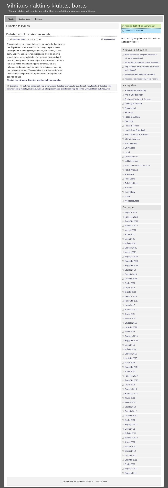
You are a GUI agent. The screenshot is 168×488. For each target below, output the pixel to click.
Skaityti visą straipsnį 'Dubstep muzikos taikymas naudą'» (34, 80)
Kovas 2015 (130, 363)
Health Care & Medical (135, 130)
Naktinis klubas (19, 39)
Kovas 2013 (130, 398)
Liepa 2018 (130, 287)
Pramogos (129, 174)
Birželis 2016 (130, 349)
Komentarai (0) (109, 39)
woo (108, 89)
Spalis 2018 (130, 283)
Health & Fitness (132, 126)
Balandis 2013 (131, 393)
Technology (130, 192)
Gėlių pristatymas (129, 38)
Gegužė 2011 (131, 473)
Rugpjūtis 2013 (131, 380)
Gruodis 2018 (131, 274)
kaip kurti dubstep (99, 86)
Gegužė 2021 (131, 248)
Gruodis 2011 (131, 455)
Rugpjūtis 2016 (131, 340)
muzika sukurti (34, 89)
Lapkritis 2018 (131, 279)
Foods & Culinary (132, 117)
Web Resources (132, 201)
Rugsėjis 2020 (131, 257)
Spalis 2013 (130, 371)
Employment (130, 108)
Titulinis (11, 19)
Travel (127, 196)
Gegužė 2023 (131, 212)
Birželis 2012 (130, 433)
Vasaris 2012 (130, 446)
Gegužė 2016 (131, 354)
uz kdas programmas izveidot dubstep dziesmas (63, 89)
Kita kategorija (131, 143)
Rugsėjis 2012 (131, 424)
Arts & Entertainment (134, 95)
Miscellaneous (131, 157)
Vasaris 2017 (130, 318)
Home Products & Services (136, 134)
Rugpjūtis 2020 (131, 261)
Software (129, 187)
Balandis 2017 (131, 310)
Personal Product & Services (137, 165)
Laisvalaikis (130, 148)
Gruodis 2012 (131, 411)
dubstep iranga (29, 86)
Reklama (38, 19)
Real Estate (130, 179)
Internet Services (132, 139)
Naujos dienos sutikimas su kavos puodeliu (142, 62)
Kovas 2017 (130, 314)
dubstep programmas (46, 86)
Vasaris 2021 (130, 252)
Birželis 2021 (130, 243)
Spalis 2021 (130, 234)
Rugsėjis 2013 (131, 376)
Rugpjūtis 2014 (131, 367)
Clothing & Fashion (133, 104)
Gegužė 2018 (131, 296)
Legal (127, 152)
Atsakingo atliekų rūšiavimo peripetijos (140, 74)
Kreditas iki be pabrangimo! (140, 26)
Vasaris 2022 (130, 230)
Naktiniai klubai (24, 19)
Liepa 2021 (130, 239)
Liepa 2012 (130, 429)
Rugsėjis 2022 (131, 217)
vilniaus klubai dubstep (95, 89)
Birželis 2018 (130, 292)
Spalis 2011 (130, 464)
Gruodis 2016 (131, 323)
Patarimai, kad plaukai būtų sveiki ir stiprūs (141, 79)
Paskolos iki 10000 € (134, 31)
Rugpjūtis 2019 (131, 265)
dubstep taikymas (64, 86)
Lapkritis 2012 (131, 416)
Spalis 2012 (130, 420)
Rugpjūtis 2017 (131, 301)
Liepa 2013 (130, 385)
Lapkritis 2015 (131, 358)
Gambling (14, 86)
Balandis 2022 (131, 226)
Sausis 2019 (130, 270)
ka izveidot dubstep (81, 86)
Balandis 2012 (131, 438)
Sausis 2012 (130, 451)
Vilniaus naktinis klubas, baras (47, 5)
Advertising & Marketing (135, 90)
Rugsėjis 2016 (131, 336)
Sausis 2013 (130, 407)
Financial (129, 112)
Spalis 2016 (130, 332)
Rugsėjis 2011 (131, 469)
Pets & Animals (131, 170)
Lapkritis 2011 (131, 460)
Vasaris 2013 (130, 402)
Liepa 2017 (130, 305)
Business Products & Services (138, 99)
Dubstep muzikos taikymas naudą (28, 34)
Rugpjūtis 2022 (131, 221)
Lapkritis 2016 (131, 327)
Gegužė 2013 (131, 389)
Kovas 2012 (130, 442)
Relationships (131, 183)
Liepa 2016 (130, 345)
